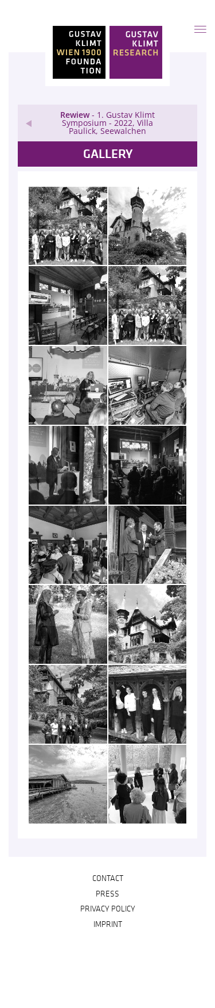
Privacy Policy (107, 909)
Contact (107, 879)
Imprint (107, 925)
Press (107, 894)
